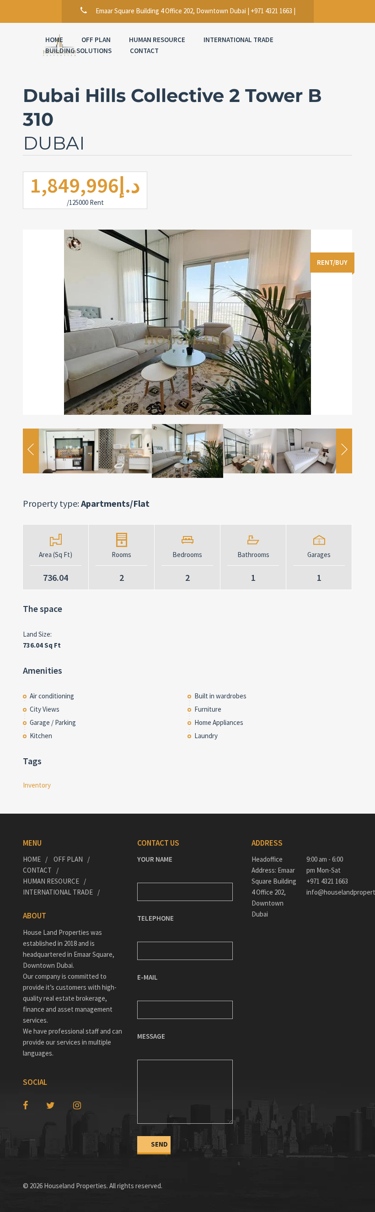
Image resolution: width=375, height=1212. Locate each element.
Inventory (37, 785)
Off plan (96, 39)
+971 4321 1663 (327, 881)
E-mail (147, 977)
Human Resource (51, 881)
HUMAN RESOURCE (157, 39)
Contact (144, 50)
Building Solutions (78, 50)
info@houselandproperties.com (329, 892)
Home (54, 39)
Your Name (154, 859)
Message (151, 1036)
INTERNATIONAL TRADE (238, 39)
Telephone (155, 918)
